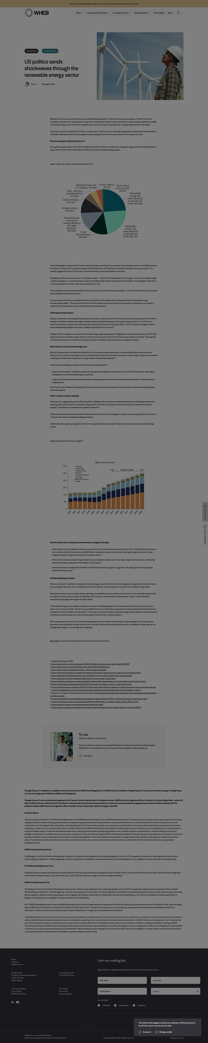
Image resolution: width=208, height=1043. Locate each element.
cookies (155, 1022)
